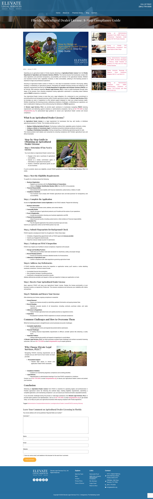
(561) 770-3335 (145, 7)
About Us (66, 13)
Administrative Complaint (35, 403)
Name (24, 436)
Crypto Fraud (92, 483)
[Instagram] (37, 480)
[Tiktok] (43, 480)
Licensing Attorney (77, 403)
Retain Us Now (93, 485)
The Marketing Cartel (94, 495)
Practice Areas (77, 13)
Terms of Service (79, 483)
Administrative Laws (47, 403)
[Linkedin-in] (46, 480)
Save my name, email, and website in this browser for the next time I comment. (46, 455)
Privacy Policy (78, 481)
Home (58, 13)
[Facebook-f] (34, 480)
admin (24, 69)
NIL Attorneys (93, 481)
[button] (66, 13)
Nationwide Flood (94, 474)
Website (25, 449)
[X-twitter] (40, 480)
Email (24, 442)
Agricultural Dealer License (60, 403)
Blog (87, 13)
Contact (94, 13)
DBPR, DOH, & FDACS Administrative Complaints (95, 477)
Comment (26, 416)
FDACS (70, 403)
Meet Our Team (79, 474)
